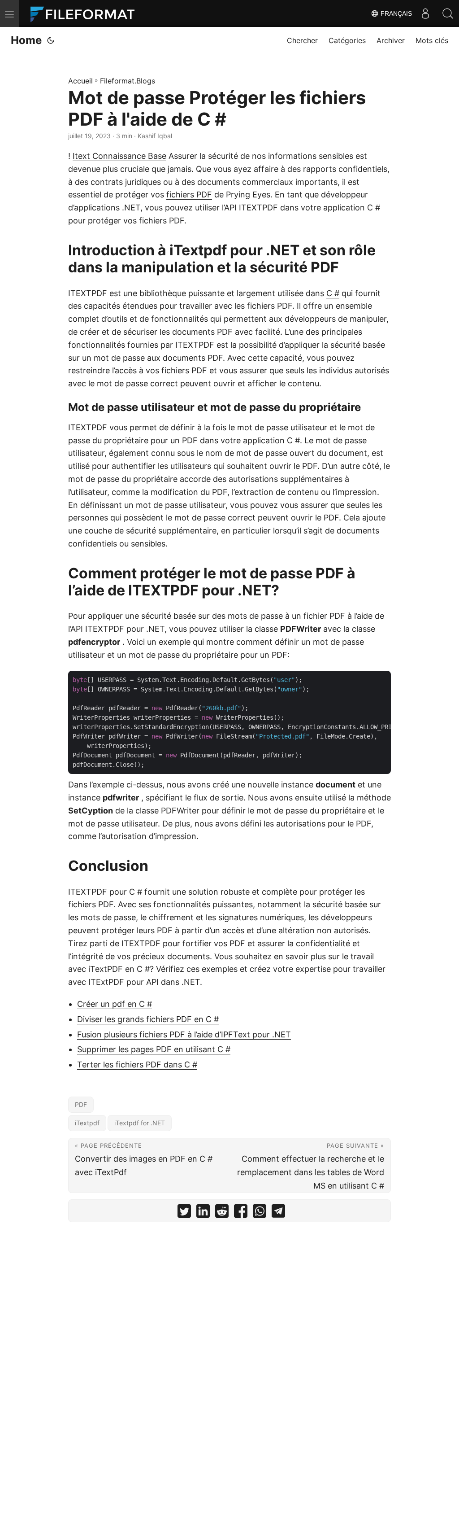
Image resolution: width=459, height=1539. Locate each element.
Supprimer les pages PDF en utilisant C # (153, 1049)
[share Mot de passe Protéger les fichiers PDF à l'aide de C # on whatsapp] (259, 1213)
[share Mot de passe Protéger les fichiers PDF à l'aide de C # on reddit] (222, 1213)
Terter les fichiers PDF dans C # (137, 1064)
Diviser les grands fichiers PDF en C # (148, 1019)
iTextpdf (87, 1123)
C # (332, 293)
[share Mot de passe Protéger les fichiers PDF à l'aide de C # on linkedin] (203, 1213)
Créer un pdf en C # (114, 1004)
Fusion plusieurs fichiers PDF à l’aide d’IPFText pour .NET (184, 1034)
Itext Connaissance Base (119, 156)
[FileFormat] (86, 13)
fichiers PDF (189, 194)
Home (26, 40)
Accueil (80, 80)
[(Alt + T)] (50, 40)
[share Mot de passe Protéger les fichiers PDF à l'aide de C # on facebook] (240, 1213)
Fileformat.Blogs (127, 80)
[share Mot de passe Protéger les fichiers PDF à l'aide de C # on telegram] (278, 1213)
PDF (81, 1104)
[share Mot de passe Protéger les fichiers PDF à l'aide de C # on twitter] (184, 1213)
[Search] (448, 13)
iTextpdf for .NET (139, 1123)
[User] (425, 13)
